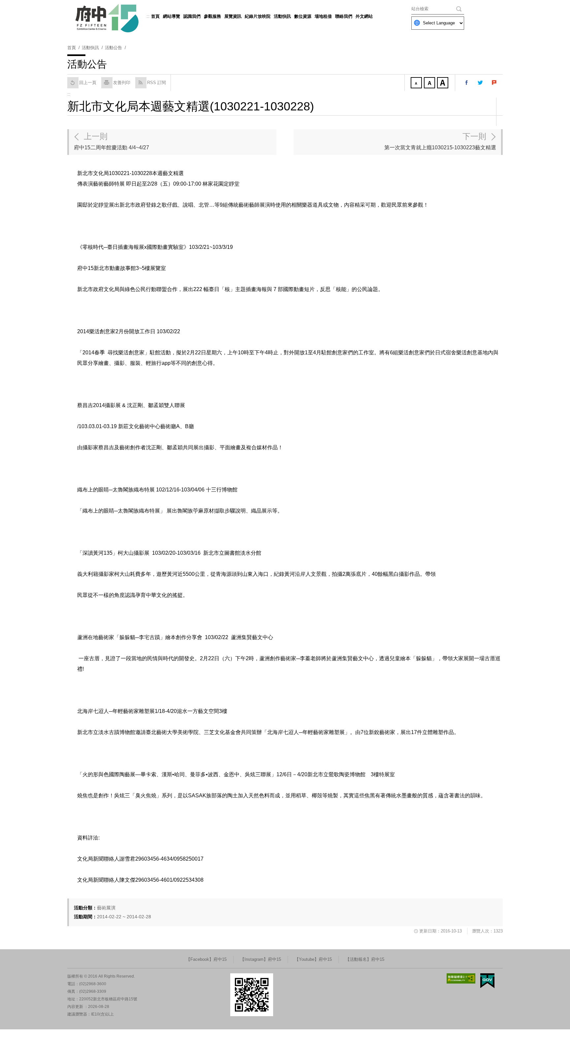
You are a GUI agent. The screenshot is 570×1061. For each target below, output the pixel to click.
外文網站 (364, 16)
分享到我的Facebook (466, 82)
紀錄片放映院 (257, 16)
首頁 (155, 16)
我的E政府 (487, 980)
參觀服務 (212, 16)
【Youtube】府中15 (313, 959)
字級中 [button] (430, 83)
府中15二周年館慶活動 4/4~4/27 (111, 141)
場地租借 (323, 16)
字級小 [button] (417, 83)
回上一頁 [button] (87, 82)
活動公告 (113, 47)
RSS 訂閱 (156, 82)
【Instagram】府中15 (260, 959)
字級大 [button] (443, 83)
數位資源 (302, 16)
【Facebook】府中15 (206, 959)
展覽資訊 (232, 16)
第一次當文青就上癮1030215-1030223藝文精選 (440, 141)
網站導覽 (171, 16)
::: (147, 16)
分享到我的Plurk (494, 82)
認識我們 (192, 16)
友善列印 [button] (121, 82)
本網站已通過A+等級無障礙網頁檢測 (461, 978)
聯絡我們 (343, 16)
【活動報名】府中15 (364, 959)
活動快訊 (282, 16)
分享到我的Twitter (480, 82)
